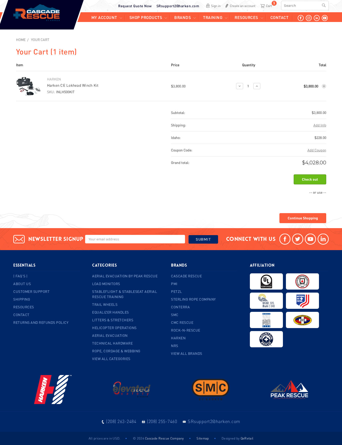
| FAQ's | (20, 276)
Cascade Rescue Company (164, 438)
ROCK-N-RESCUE (185, 330)
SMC (175, 315)
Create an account (242, 6)
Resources (246, 17)
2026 (140, 438)
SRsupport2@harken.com (177, 6)
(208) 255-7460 (162, 421)
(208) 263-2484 (121, 421)
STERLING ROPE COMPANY (193, 299)
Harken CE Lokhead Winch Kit (73, 85)
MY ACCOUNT (104, 17)
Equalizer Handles (110, 312)
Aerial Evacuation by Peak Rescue (124, 276)
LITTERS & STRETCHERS (112, 320)
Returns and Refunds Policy (40, 322)
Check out (310, 179)
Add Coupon (316, 150)
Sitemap (203, 438)
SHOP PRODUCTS (145, 17)
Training (212, 17)
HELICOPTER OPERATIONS (114, 328)
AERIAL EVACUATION (110, 335)
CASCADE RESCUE (186, 276)
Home (21, 39)
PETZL (176, 291)
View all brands (186, 353)
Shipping (21, 299)
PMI (174, 284)
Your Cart (40, 39)
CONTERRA (180, 307)
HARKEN (178, 338)
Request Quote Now (135, 6)
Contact (279, 17)
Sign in (216, 6)
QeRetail (247, 438)
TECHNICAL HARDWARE (112, 343)
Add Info (319, 125)
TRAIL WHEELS (104, 304)
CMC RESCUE (182, 322)
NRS (174, 346)
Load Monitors (106, 284)
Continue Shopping (303, 218)
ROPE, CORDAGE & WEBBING (116, 351)
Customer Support (31, 291)
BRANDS (182, 17)
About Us (22, 284)
